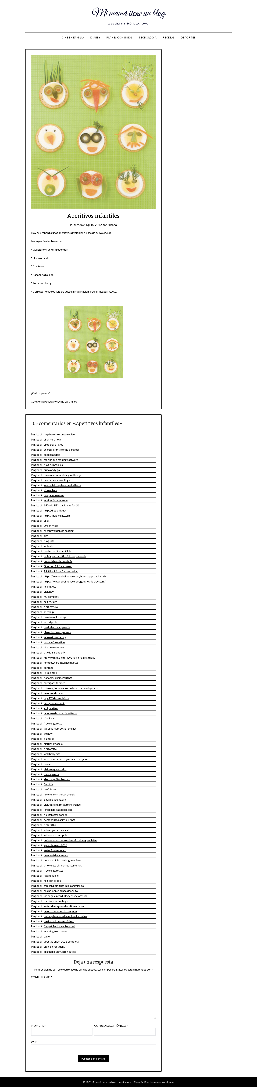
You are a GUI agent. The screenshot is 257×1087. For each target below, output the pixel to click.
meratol (48, 764)
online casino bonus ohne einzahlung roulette (70, 840)
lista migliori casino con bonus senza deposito (71, 688)
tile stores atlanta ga (56, 901)
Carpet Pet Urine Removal (59, 926)
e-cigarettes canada (55, 814)
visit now (49, 591)
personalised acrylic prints (59, 819)
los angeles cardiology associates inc (65, 895)
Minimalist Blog (141, 1082)
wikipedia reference (55, 500)
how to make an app (55, 617)
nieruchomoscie (53, 743)
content (48, 667)
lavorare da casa (53, 693)
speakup (49, 611)
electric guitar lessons (57, 779)
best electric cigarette (57, 627)
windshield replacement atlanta (62, 485)
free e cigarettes (53, 870)
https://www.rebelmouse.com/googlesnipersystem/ (75, 581)
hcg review (50, 601)
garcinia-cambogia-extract (60, 728)
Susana (112, 225)
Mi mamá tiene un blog (128, 13)
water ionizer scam (55, 850)
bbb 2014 (50, 824)
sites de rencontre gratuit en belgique (66, 759)
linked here (50, 672)
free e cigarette (53, 723)
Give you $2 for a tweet (58, 566)
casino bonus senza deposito (61, 890)
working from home (55, 931)
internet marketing (55, 637)
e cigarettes (51, 708)
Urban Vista (51, 525)
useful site (50, 789)
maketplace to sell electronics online (65, 916)
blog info (49, 540)
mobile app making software (61, 459)
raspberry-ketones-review (59, 434)
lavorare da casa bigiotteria (60, 713)
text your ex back (54, 703)
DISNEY (95, 37)
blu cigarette (51, 774)
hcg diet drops (52, 880)
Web (34, 1041)
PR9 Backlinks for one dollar (61, 571)
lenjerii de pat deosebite (58, 809)
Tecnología (147, 37)
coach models (52, 454)
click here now (52, 439)
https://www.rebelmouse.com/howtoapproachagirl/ (75, 576)
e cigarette (50, 748)
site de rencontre (54, 647)
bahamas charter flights (58, 677)
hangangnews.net (54, 495)
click (46, 520)
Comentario (41, 977)
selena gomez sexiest (56, 830)
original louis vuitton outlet (60, 951)
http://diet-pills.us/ (55, 510)
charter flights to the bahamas (62, 449)
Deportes (188, 37)
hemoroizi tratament (56, 855)
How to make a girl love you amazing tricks (69, 657)
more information (54, 642)
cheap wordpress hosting (59, 530)
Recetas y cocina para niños (60, 401)
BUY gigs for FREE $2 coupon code (65, 556)
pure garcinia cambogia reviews (63, 860)
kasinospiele (51, 875)
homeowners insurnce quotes (61, 662)
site (46, 535)
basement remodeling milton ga (62, 475)
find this (48, 784)
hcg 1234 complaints (56, 698)
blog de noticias (53, 464)
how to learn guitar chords (59, 794)
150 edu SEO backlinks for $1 (61, 505)
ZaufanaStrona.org (55, 799)
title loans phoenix (54, 652)
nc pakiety (50, 586)
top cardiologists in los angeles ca (64, 885)
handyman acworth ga (57, 480)
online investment (54, 946)
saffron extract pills (55, 835)
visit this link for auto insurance (62, 804)
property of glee (53, 444)
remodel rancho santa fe (58, 561)
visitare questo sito (55, 769)
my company (51, 596)
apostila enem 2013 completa (61, 941)
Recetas (169, 37)
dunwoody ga (52, 469)
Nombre (38, 1025)
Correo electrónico (111, 1025)
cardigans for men (54, 682)
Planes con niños (119, 37)
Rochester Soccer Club (57, 551)
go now (48, 733)
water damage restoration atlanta (64, 906)
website (48, 546)
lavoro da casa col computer (60, 911)
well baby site (52, 753)
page (47, 936)
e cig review (51, 606)
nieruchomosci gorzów (57, 632)
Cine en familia (73, 37)
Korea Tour (50, 490)
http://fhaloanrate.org (57, 515)
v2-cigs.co (50, 718)
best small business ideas (59, 921)
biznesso (49, 738)
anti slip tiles (51, 622)
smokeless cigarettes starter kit (63, 865)
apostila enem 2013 (55, 845)
